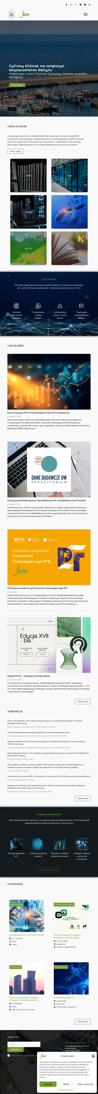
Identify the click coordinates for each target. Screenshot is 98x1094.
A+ (71, 4)
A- (76, 4)
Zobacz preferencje (85, 1084)
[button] (93, 1056)
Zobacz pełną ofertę (49, 329)
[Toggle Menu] (85, 14)
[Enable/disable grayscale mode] (85, 4)
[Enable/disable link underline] (89, 4)
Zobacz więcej (15, 151)
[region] (49, 68)
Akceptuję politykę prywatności (24, 1055)
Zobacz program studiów (49, 870)
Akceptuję (48, 1084)
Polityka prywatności (66, 1089)
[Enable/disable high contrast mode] (80, 4)
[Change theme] (67, 4)
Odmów (66, 1084)
